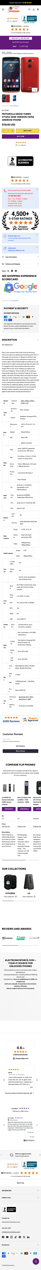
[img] (20, 1051)
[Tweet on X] (8, 271)
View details (8, 809)
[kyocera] (10, 882)
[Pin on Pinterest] (16, 271)
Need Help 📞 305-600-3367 (20, 38)
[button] (38, 9)
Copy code (24, 46)
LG (29, 893)
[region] (20, 1125)
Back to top (20, 1183)
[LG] (29, 882)
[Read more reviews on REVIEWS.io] (29, 1141)
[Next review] (37, 1080)
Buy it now (20, 136)
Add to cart (27, 130)
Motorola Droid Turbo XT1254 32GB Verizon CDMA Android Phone (18, 53)
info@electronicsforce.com (11, 1232)
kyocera (10, 893)
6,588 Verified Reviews (20, 1054)
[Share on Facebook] (12, 271)
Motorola (9, 52)
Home (3, 52)
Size (11, 457)
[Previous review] (4, 1080)
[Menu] (3, 9)
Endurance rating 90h (26, 706)
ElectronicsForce (10, 1265)
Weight (12, 432)
